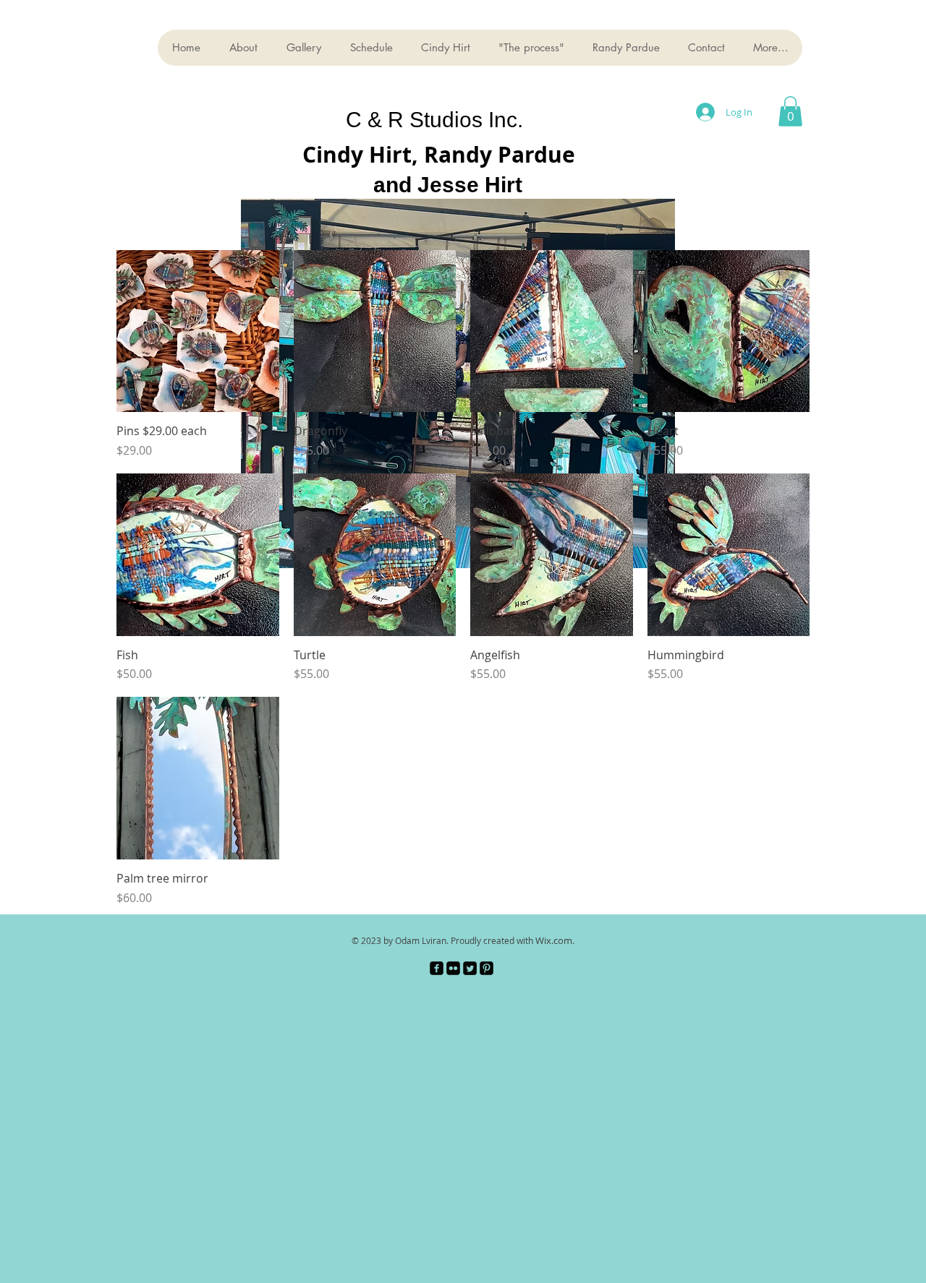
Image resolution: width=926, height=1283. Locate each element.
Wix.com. (554, 940)
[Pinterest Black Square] (486, 968)
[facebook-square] (436, 968)
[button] (790, 111)
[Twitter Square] (470, 968)
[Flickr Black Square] (453, 968)
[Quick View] (197, 331)
